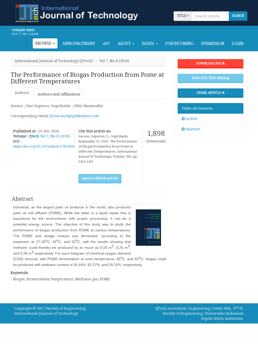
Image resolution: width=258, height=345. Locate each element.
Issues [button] (148, 43)
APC (106, 43)
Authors (22, 93)
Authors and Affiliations (59, 94)
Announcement (78, 43)
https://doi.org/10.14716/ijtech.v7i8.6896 (43, 146)
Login (238, 43)
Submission (212, 43)
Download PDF (209, 63)
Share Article (209, 92)
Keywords (19, 273)
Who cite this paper (209, 78)
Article (191, 119)
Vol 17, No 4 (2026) (25, 34)
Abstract (192, 129)
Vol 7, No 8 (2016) (55, 136)
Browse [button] (43, 43)
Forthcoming (179, 43)
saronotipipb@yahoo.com (76, 116)
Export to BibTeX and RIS (100, 178)
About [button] (125, 43)
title (182, 15)
